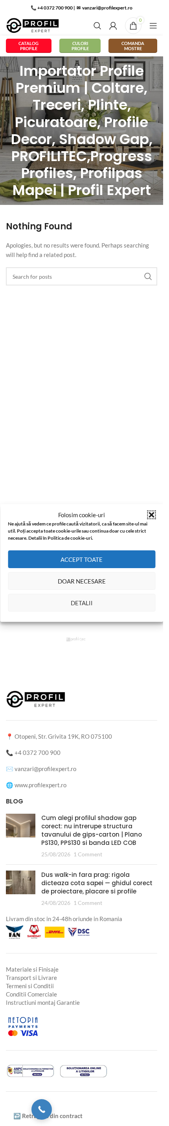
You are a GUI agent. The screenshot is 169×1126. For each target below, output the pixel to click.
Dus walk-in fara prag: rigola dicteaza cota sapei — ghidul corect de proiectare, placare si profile (96, 883)
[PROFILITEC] (81, 639)
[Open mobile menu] (153, 26)
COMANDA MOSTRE (132, 46)
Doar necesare (82, 581)
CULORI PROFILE (80, 46)
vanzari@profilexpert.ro (45, 768)
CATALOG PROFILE (28, 46)
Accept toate (82, 559)
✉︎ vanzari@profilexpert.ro (104, 8)
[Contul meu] (113, 26)
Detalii (82, 602)
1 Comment (87, 854)
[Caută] (97, 26)
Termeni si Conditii (30, 985)
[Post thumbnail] (20, 836)
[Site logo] (33, 24)
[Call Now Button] (41, 1109)
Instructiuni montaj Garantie (43, 1002)
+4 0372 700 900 (38, 752)
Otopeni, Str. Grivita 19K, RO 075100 (63, 736)
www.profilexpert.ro (40, 784)
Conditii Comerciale (31, 994)
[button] (151, 515)
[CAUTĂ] (148, 276)
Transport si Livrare (31, 977)
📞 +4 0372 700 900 (52, 8)
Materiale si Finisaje (32, 969)
